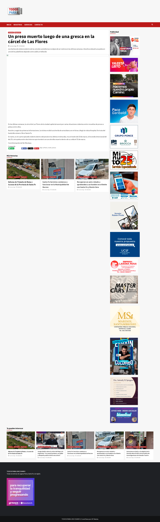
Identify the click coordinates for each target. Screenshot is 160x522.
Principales (17, 177)
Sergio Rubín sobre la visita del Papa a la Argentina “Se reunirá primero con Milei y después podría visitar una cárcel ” (50, 453)
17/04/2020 (22, 46)
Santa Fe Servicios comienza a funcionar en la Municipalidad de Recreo (55, 184)
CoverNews (85, 519)
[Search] (152, 24)
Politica (10, 177)
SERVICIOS (28, 25)
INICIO (9, 25)
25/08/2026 (54, 189)
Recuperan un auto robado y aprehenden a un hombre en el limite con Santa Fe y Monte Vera (92, 184)
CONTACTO (39, 25)
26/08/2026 (19, 187)
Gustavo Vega (13, 46)
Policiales (11, 32)
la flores (45, 147)
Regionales (17, 32)
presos (54, 147)
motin (49, 147)
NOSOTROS (18, 25)
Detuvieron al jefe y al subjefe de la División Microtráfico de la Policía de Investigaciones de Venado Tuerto (138, 453)
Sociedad (47, 447)
